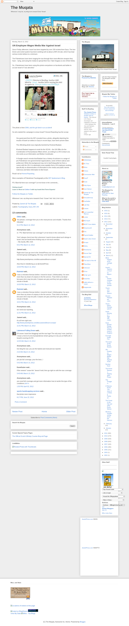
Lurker (86, 217)
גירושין (27, 383)
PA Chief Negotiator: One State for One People (108, 130)
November (109, 228)
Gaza (30, 207)
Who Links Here (107, 513)
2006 (106, 447)
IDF (34, 207)
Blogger (82, 622)
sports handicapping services (28, 391)
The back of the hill (90, 260)
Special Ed (87, 257)
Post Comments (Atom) (49, 417)
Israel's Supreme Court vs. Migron (109, 271)
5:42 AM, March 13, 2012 (26, 363)
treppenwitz (87, 287)
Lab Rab (86, 205)
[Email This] (45, 204)
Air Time (86, 163)
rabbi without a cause (88, 283)
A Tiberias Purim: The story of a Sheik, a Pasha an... (109, 392)
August (108, 242)
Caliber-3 (28, 189)
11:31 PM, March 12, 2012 (26, 313)
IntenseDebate (106, 145)
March (108, 255)
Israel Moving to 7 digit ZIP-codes (109, 316)
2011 (106, 433)
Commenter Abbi (89, 174)
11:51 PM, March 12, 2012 (26, 326)
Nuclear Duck (108, 365)
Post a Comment (21, 402)
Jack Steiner (88, 189)
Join (103, 510)
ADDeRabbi (87, 160)
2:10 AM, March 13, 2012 (26, 352)
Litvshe (86, 208)
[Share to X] (49, 204)
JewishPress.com (87, 519)
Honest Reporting (28, 173)
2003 (106, 452)
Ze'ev (85, 271)
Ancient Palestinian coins (109, 298)
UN (37, 207)
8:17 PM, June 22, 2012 (25, 397)
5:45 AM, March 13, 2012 (26, 373)
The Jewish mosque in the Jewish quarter (109, 281)
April (107, 253)
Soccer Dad (87, 253)
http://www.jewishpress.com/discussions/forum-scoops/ (36, 323)
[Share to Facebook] (51, 204)
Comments (88, 149)
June (107, 247)
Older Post (70, 411)
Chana (86, 171)
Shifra (86, 246)
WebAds (91, 86)
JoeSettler (87, 201)
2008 (106, 441)
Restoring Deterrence (90, 299)
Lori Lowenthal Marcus (88, 213)
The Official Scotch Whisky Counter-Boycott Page (30, 436)
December (109, 224)
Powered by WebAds (89, 78)
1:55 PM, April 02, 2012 (25, 386)
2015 (106, 213)
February (109, 423)
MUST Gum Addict (90, 224)
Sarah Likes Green (90, 239)
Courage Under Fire (108, 337)
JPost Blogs (88, 305)
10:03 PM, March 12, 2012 (26, 267)
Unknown (87, 268)
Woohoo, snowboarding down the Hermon (109, 416)
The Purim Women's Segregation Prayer (109, 373)
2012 (106, 221)
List (103, 507)
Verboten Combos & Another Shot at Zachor (90, 115)
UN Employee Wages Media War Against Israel (109, 355)
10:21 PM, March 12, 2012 (26, 302)
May (107, 250)
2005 (106, 450)
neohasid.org (112, 115)
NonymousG (88, 228)
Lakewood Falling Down (26, 330)
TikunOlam (87, 264)
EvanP (86, 178)
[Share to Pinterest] (53, 204)
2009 (106, 439)
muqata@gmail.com (108, 187)
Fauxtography (23, 207)
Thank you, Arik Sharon (109, 290)
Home (44, 411)
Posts (86, 146)
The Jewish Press (90, 112)
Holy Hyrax (87, 185)
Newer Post (17, 411)
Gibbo (19, 217)
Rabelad (20, 271)
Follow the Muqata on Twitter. (22, 194)
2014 (106, 216)
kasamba (87, 278)
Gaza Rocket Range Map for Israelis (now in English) (109, 328)
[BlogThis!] (47, 204)
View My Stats (16, 613)
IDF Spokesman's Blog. (56, 178)
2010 (106, 436)
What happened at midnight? (109, 261)
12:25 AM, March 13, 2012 (26, 341)
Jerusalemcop (88, 197)
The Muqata (22, 7)
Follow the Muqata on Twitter (110, 97)
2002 (106, 455)
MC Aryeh (87, 220)
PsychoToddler (88, 235)
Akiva (85, 167)
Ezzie (85, 182)
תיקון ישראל (87, 275)
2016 (106, 210)
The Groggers (109, 381)
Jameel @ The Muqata (88, 193)
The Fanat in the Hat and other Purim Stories (109, 405)
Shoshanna (87, 249)
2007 (106, 444)
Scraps (86, 242)
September (109, 237)
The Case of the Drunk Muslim (109, 344)
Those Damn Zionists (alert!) (109, 306)
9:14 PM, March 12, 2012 (26, 225)
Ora (85, 231)
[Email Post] (41, 204)
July (107, 244)
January (108, 428)
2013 (106, 219)
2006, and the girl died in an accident (38, 128)
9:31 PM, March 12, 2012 (26, 245)
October (108, 233)
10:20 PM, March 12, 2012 (26, 284)
